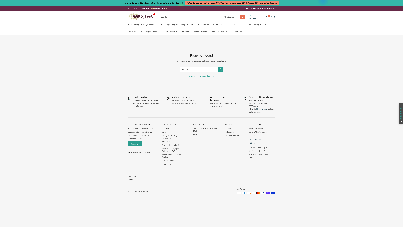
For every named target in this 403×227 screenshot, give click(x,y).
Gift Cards (185, 31)
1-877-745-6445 (255, 140)
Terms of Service (168, 161)
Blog (195, 134)
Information (166, 141)
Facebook (132, 176)
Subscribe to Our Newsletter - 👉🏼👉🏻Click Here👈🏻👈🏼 (147, 8)
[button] (401, 113)
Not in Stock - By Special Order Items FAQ (171, 150)
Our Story (228, 128)
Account (253, 18)
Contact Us (166, 128)
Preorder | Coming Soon (254, 24)
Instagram (132, 179)
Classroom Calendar (218, 31)
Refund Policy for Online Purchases (171, 156)
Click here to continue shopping (201, 76)
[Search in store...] (220, 69)
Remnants (132, 31)
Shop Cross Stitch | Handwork (193, 24)
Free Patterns (236, 31)
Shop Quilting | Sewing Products (141, 24)
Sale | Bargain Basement (150, 31)
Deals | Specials (170, 31)
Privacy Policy (167, 164)
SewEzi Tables (218, 24)
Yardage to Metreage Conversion (170, 136)
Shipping (165, 132)
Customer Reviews (232, 135)
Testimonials (229, 132)
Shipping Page (261, 109)
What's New (233, 24)
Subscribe (135, 144)
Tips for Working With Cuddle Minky (205, 129)
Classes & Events (200, 31)
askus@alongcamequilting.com (142, 152)
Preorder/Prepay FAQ (170, 145)
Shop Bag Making (168, 24)
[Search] (242, 17)
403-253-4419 (254, 143)
